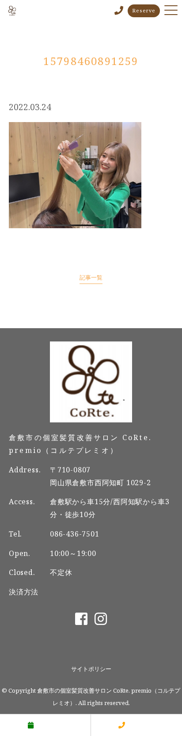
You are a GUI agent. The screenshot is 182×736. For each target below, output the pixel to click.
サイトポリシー (91, 669)
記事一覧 (91, 277)
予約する (50, 725)
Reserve (143, 10)
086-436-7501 (74, 534)
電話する (141, 725)
